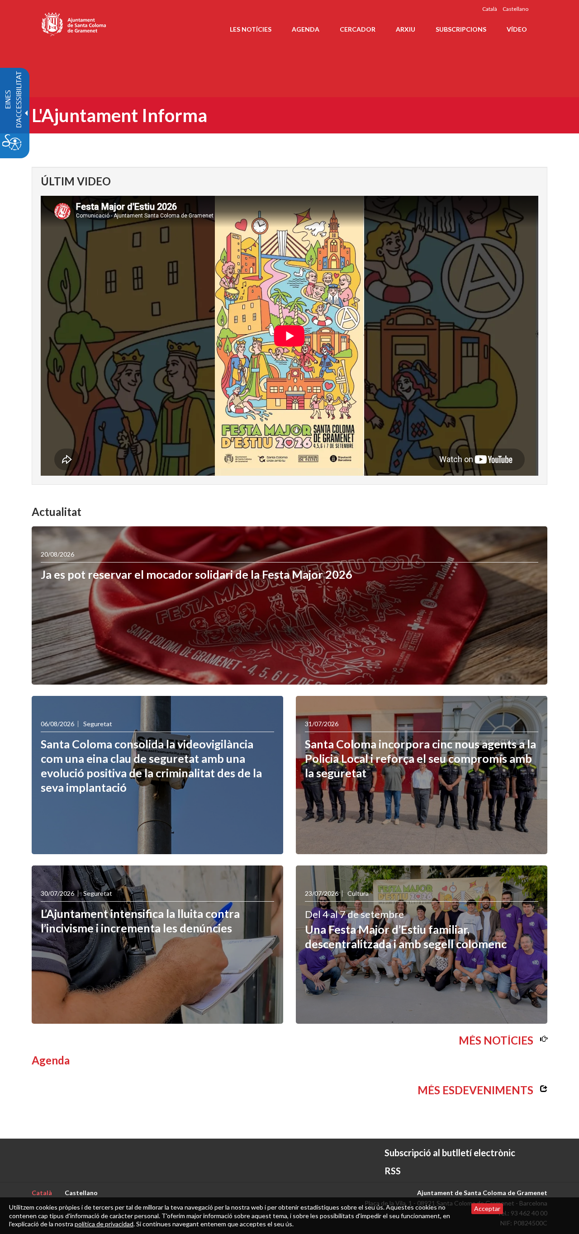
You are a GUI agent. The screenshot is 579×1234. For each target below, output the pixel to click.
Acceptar (487, 1208)
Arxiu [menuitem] (405, 29)
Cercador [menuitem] (357, 29)
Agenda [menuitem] (305, 29)
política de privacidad (104, 1224)
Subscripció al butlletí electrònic (449, 1152)
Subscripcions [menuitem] (461, 29)
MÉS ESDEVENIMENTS (475, 1090)
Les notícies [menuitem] (250, 29)
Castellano (515, 8)
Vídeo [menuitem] (517, 29)
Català (489, 8)
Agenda (51, 1060)
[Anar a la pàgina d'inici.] (74, 22)
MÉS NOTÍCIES (496, 1040)
